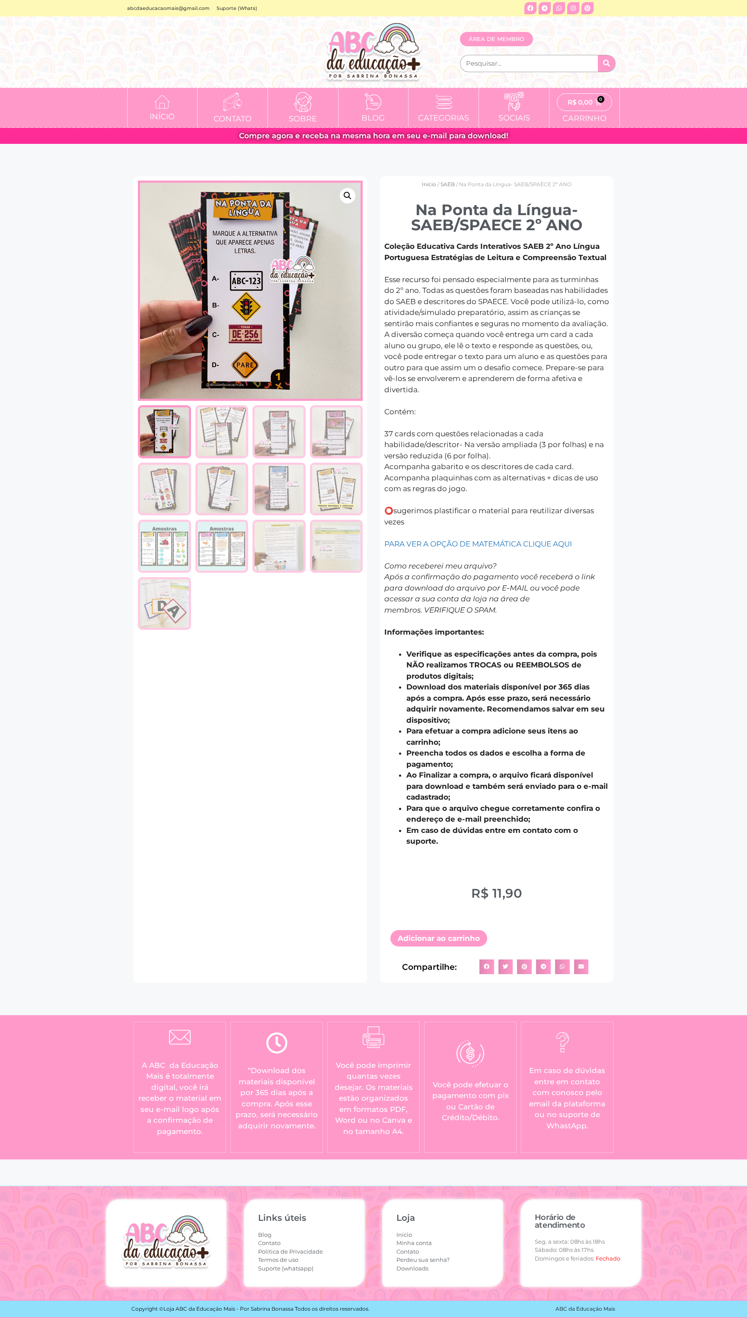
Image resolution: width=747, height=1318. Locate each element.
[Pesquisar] (606, 63)
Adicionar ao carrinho (439, 938)
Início (429, 184)
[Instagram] (573, 8)
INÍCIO (162, 116)
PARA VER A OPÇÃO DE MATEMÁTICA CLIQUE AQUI (478, 544)
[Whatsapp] (559, 8)
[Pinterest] (587, 8)
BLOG (373, 118)
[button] (347, 195)
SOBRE (303, 119)
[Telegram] (545, 8)
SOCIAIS (514, 118)
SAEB (448, 184)
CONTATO (233, 119)
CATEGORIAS (443, 118)
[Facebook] (530, 8)
